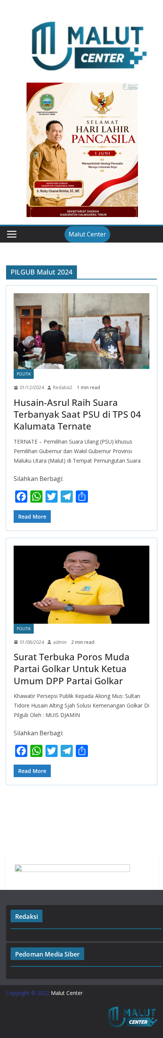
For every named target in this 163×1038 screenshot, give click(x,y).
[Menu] (11, 234)
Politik (24, 374)
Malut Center (87, 234)
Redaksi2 (62, 387)
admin (60, 642)
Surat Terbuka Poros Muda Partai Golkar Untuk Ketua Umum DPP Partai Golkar (72, 668)
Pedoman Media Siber (47, 954)
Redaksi (26, 916)
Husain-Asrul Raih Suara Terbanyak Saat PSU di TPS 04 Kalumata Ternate (77, 414)
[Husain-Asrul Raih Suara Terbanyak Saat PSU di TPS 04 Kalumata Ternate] (81, 331)
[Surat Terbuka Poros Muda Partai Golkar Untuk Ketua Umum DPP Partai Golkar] (81, 585)
